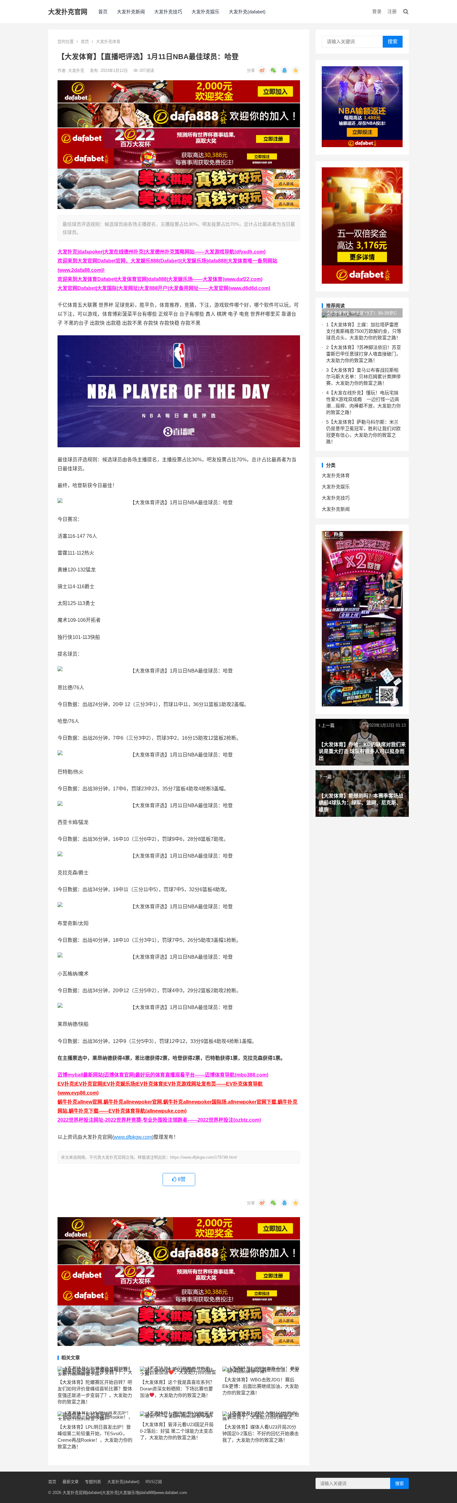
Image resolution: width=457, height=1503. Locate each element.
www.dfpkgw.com (133, 1137)
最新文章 (70, 1481)
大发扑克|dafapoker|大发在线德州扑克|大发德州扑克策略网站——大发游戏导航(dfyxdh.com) (161, 251)
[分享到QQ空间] (295, 70)
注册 (392, 11)
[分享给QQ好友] (284, 70)
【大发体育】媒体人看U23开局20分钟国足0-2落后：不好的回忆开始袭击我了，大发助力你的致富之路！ (260, 1433)
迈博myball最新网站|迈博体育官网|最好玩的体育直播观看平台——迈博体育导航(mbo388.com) (163, 1074)
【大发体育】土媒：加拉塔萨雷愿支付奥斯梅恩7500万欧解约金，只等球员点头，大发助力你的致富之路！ (363, 331)
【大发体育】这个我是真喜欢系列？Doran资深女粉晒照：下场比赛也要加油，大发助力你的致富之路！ (177, 1389)
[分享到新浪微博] (262, 70)
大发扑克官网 (67, 11)
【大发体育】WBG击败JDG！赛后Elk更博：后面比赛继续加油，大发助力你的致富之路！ (260, 1386)
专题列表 (93, 1481)
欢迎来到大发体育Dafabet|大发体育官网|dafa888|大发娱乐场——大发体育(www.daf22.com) (160, 279)
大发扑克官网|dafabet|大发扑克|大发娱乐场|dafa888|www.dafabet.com (124, 1492)
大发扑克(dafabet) (247, 11)
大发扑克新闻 (131, 11)
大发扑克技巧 (168, 11)
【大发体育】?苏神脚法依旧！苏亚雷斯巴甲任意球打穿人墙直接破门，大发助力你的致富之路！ (363, 354)
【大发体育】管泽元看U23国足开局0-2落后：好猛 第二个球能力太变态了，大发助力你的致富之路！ (177, 1431)
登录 (376, 11)
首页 (103, 11)
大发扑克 (76, 70)
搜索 (393, 41)
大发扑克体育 (108, 41)
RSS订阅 (153, 1481)
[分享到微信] (273, 70)
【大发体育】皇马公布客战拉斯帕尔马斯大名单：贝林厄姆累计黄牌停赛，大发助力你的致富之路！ (363, 376)
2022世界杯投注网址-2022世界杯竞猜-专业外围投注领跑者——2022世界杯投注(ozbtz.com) (159, 1120)
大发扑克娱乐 (205, 11)
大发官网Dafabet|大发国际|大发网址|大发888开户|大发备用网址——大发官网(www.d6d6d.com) (164, 288)
